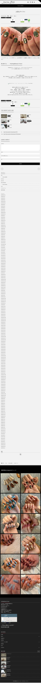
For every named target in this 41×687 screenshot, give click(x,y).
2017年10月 (2, 244)
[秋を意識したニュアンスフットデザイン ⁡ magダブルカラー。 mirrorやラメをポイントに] (10, 544)
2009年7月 (2, 401)
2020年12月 (2, 212)
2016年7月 (2, 268)
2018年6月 (2, 231)
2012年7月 (2, 344)
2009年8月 (2, 400)
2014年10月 (2, 301)
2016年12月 (2, 260)
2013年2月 (2, 333)
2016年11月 (2, 261)
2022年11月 (2, 201)
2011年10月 (2, 358)
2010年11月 (2, 376)
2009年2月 (2, 409)
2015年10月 (2, 282)
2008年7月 (2, 419)
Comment (2, 143)
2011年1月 (2, 373)
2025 (8, 122)
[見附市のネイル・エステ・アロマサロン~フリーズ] (9, 2)
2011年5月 (2, 366)
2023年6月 (2, 199)
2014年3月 (2, 312)
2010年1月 (2, 392)
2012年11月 (2, 338)
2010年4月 (2, 387)
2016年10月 (2, 263)
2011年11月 (2, 357)
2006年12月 (2, 443)
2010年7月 (2, 382)
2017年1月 (2, 258)
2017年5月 (2, 252)
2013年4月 (2, 330)
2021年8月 (2, 207)
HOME (2, 634)
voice (2, 186)
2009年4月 (2, 406)
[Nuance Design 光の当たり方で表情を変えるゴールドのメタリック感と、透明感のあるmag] (30, 544)
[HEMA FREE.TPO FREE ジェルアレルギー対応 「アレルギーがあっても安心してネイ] (30, 503)
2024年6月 (2, 198)
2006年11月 (2, 444)
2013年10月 (2, 320)
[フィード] (20, 454)
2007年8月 (2, 435)
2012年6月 (2, 346)
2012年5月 (2, 347)
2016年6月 (2, 269)
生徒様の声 (2, 638)
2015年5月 (2, 290)
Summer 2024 (10, 127)
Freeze (7, 622)
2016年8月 (2, 266)
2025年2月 (2, 196)
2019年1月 (2, 223)
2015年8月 (2, 285)
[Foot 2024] (23, 123)
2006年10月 (2, 446)
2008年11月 (2, 414)
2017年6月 (2, 250)
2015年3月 (2, 293)
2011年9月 (2, 360)
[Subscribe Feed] (32, 2)
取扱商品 (2, 643)
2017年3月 (2, 255)
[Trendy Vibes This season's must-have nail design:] (30, 483)
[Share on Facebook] (30, 2)
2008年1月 (2, 427)
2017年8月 (2, 247)
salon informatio (5, 184)
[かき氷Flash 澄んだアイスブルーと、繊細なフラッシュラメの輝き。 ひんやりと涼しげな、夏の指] (10, 584)
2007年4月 (2, 441)
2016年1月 (2, 277)
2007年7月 (2, 436)
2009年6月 (2, 403)
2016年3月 (2, 274)
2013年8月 (2, 323)
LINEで (12, 625)
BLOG (2, 645)
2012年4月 (2, 349)
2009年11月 (2, 395)
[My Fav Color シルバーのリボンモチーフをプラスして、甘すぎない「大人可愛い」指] (10, 503)
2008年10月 (2, 416)
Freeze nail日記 (3, 17)
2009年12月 (2, 393)
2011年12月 (2, 355)
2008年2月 (2, 425)
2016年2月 (2, 276)
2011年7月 (2, 363)
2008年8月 (2, 417)
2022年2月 (2, 206)
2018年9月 (2, 228)
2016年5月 (2, 271)
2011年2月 (2, 371)
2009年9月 (2, 398)
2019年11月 (2, 220)
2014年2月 (2, 314)
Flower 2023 (8, 675)
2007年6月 (2, 438)
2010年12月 (2, 374)
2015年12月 (2, 279)
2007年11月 (2, 430)
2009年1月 (2, 411)
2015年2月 (2, 295)
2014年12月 (2, 298)
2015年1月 (2, 296)
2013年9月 (2, 322)
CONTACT (2, 647)
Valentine (28, 117)
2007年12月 (2, 428)
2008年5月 (2, 422)
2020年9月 (2, 215)
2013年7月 (2, 325)
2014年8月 (2, 304)
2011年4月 (2, 368)
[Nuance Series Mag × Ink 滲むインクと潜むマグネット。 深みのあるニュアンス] (30, 564)
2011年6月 (2, 365)
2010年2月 (2, 390)
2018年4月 (2, 234)
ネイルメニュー (10, 117)
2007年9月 (2, 433)
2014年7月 (2, 306)
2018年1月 (2, 239)
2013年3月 (2, 331)
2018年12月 (2, 225)
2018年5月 (2, 233)
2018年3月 (2, 236)
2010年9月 (2, 379)
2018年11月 (2, 226)
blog (1, 175)
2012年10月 (2, 339)
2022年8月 (2, 204)
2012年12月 (2, 336)
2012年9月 (2, 341)
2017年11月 (2, 242)
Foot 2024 (28, 122)
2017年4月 (2, 253)
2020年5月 (2, 217)
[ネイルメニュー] (4, 117)
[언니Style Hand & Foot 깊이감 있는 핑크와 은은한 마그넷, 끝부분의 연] (30, 523)
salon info (2, 180)
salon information (8, 17)
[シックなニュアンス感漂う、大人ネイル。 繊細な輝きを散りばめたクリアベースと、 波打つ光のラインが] (30, 584)
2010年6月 (2, 384)
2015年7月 (2, 287)
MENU (2, 636)
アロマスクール (3, 188)
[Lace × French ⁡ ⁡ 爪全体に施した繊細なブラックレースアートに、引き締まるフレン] (10, 523)
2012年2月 (2, 352)
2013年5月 (2, 328)
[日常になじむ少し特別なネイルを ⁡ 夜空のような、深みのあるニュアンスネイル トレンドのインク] (10, 564)
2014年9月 (2, 303)
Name (2, 152)
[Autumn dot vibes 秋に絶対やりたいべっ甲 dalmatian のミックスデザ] (10, 483)
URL (1, 159)
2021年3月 (2, 209)
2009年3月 (2, 408)
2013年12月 (2, 317)
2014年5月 (2, 309)
